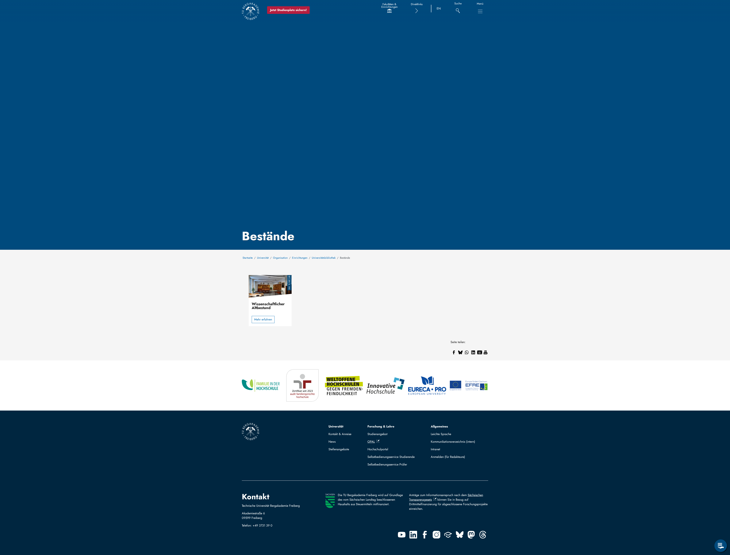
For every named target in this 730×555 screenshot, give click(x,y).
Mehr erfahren (263, 319)
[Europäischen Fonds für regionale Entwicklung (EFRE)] (469, 385)
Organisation (280, 258)
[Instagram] (436, 534)
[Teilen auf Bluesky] (460, 352)
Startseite (248, 258)
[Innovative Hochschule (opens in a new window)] (386, 385)
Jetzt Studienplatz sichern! (288, 10)
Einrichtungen (299, 258)
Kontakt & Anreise (339, 434)
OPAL (371, 441)
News (332, 441)
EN (439, 8)
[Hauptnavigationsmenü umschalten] (480, 11)
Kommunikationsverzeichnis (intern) (453, 441)
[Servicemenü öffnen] (720, 545)
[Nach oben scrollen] (720, 530)
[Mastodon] (471, 534)
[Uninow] (448, 534)
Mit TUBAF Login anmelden (457, 457)
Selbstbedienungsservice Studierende (391, 457)
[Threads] (483, 534)
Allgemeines (439, 426)
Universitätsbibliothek (324, 258)
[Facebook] (425, 534)
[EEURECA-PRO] (427, 385)
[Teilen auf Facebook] (453, 352)
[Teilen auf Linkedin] (473, 352)
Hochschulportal (377, 449)
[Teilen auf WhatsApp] (466, 352)
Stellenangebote (338, 449)
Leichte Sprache (441, 434)
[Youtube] (401, 534)
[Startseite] (250, 11)
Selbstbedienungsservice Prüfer (387, 464)
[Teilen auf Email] (479, 352)
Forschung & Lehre (380, 426)
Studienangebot (377, 434)
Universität (263, 258)
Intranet (435, 449)
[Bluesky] (459, 534)
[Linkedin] (413, 534)
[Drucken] (485, 352)
